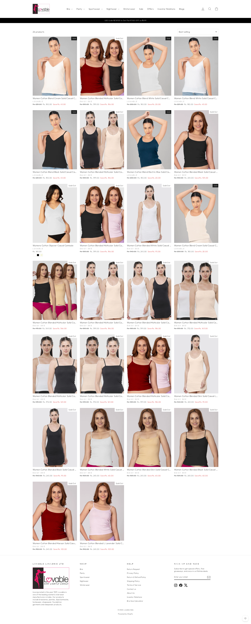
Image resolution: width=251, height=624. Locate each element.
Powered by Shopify (125, 614)
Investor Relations (166, 9)
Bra (69, 9)
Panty (79, 9)
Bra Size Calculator (135, 601)
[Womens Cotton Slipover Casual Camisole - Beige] (41, 255)
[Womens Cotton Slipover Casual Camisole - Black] (38, 255)
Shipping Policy (133, 581)
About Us (131, 593)
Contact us (131, 589)
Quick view (54, 92)
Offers (150, 9)
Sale (141, 9)
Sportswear (95, 9)
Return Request (133, 569)
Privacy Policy (133, 573)
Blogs (181, 9)
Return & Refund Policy (136, 577)
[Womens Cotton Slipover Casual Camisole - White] (34, 255)
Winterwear (129, 9)
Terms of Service (134, 585)
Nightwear (112, 9)
